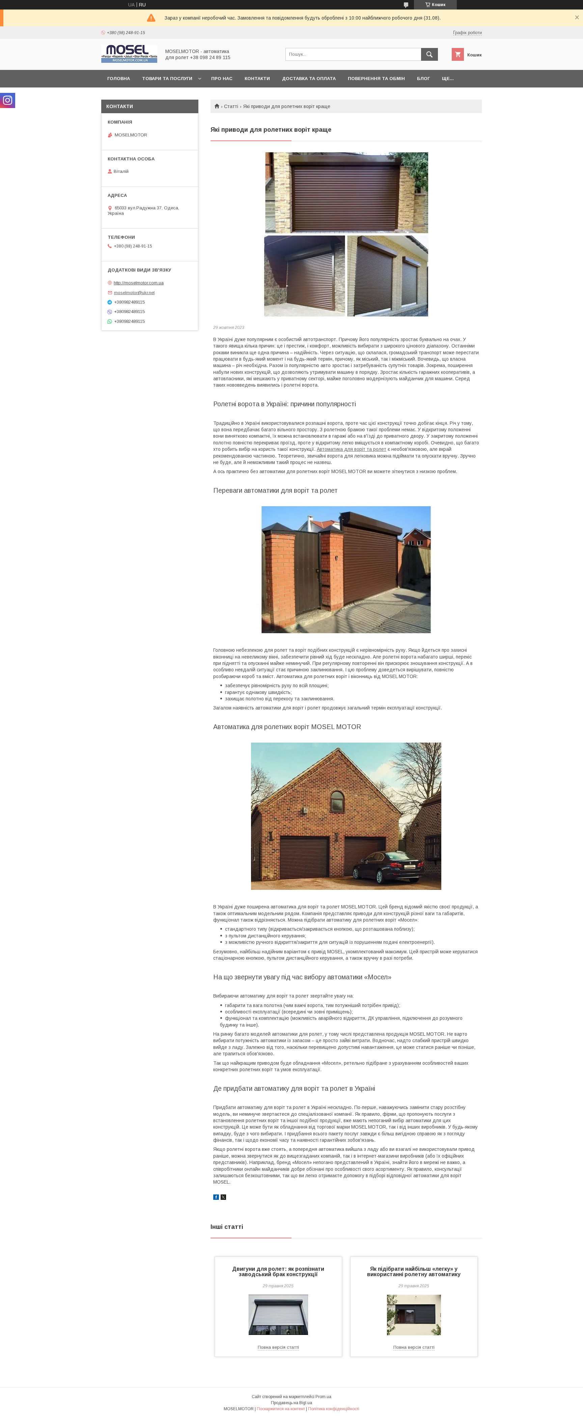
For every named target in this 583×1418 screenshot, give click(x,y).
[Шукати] (429, 54)
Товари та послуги (167, 78)
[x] (223, 1198)
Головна (118, 78)
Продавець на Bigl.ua (291, 1402)
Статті (231, 106)
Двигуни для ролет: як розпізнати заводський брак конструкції (278, 1271)
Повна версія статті (278, 1347)
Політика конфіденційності (333, 1409)
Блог (423, 78)
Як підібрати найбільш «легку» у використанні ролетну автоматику (414, 1271)
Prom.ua (323, 1396)
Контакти (257, 78)
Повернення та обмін (376, 78)
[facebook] (216, 1198)
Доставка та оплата (309, 78)
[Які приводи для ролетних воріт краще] (346, 234)
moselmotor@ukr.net (134, 292)
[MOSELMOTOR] (129, 61)
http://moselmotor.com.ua (139, 282)
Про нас (221, 78)
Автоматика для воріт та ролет (351, 449)
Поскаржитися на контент (281, 1409)
